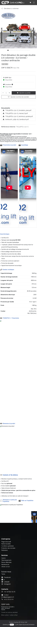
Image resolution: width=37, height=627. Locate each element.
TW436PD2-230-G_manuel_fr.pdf (16, 113)
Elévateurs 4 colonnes (11, 8)
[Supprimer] (2, 92)
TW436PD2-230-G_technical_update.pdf (19, 116)
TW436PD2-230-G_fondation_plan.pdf (18, 110)
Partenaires (4, 550)
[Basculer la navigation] (34, 2)
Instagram (7, 584)
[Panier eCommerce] (30, 2)
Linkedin (6, 582)
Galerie (3, 558)
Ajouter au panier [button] (24, 93)
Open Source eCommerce (26, 624)
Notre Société (6, 544)
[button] (2, 30)
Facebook (7, 577)
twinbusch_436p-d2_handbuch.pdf (17, 119)
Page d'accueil (6, 542)
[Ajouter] (9, 92)
